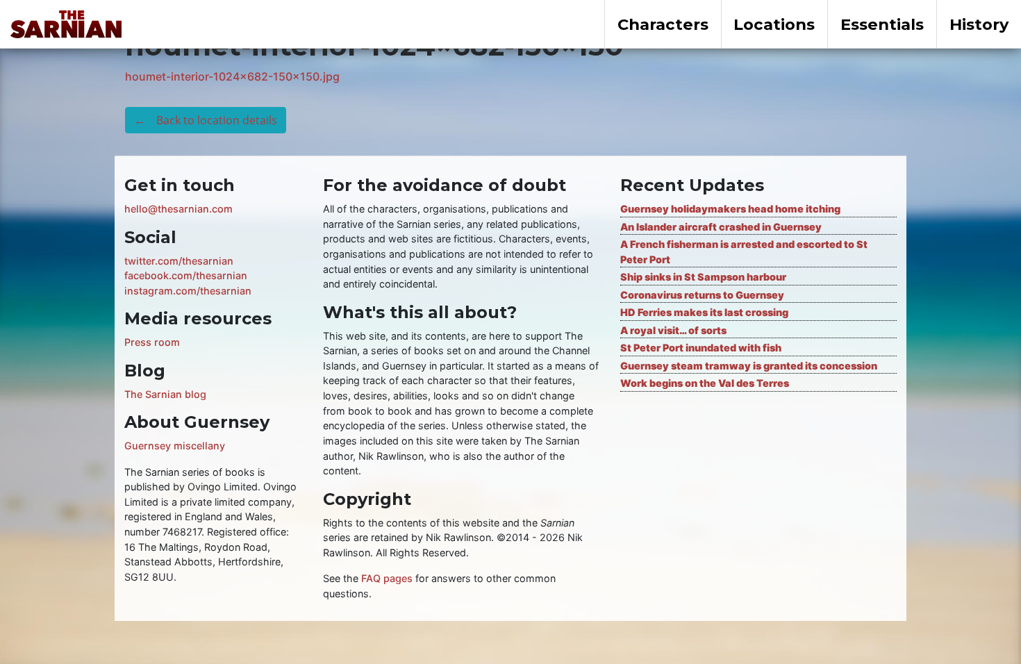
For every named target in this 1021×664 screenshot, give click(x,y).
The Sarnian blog (165, 394)
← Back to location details (205, 120)
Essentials (882, 24)
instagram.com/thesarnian (187, 291)
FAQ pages (387, 578)
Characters (662, 24)
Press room (152, 342)
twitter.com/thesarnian (178, 261)
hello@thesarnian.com (178, 209)
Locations (774, 24)
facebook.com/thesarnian (185, 275)
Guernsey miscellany (174, 445)
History (978, 24)
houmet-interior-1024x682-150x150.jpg (232, 76)
